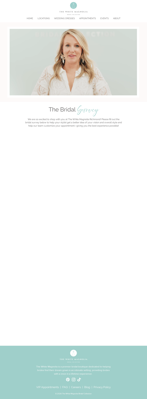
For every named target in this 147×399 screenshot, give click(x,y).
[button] (43, 18)
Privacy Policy (102, 387)
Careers (76, 387)
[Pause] (12, 93)
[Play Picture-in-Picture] (129, 93)
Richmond (95, 119)
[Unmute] (17, 93)
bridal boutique (79, 366)
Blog (87, 387)
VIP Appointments (47, 387)
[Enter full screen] (134, 93)
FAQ (65, 387)
